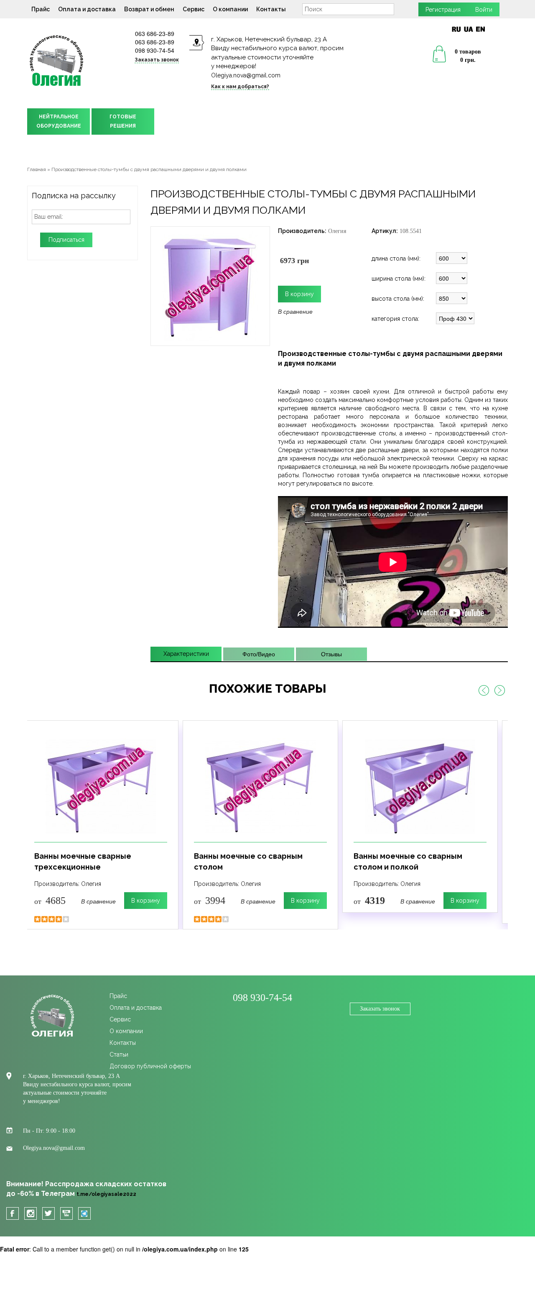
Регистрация (443, 9)
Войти (483, 9)
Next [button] (499, 690)
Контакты (271, 9)
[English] (480, 29)
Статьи (119, 1054)
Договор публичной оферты (150, 1066)
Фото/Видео (258, 654)
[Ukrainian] (468, 29)
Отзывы (331, 654)
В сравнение (295, 311)
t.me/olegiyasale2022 (106, 1194)
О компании (230, 9)
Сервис (193, 9)
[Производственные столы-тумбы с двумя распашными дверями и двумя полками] (210, 285)
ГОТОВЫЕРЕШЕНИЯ (123, 121)
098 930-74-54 (154, 50)
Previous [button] (483, 690)
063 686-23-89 (154, 33)
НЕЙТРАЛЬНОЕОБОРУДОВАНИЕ (58, 121)
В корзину (145, 900)
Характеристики (186, 653)
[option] (100, 824)
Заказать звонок (380, 1009)
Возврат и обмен (149, 9)
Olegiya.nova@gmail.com (245, 75)
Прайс (40, 9)
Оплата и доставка (87, 9)
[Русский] (456, 29)
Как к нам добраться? (240, 87)
